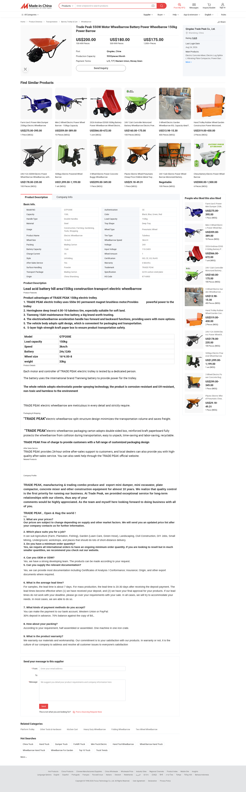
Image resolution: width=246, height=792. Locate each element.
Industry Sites (141, 771)
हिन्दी (161, 774)
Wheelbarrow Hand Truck (34, 750)
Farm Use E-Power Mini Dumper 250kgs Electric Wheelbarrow (214, 205)
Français (86, 774)
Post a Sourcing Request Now (87, 711)
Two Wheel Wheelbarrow (146, 729)
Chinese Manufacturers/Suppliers (89, 771)
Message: (33, 682)
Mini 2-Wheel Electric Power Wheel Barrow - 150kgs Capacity (214, 226)
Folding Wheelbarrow (120, 729)
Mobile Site (185, 771)
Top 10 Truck (84, 750)
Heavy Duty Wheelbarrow (95, 729)
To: (36, 675)
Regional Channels (156, 771)
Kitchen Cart (72, 729)
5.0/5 (194, 38)
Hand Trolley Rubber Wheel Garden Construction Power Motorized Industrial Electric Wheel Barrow (214, 312)
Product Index (172, 771)
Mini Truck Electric (99, 744)
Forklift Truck (79, 744)
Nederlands (128, 774)
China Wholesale (111, 771)
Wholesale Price (127, 771)
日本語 (154, 774)
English (56, 774)
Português (76, 774)
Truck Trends (101, 750)
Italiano (109, 774)
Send (43, 706)
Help (175, 14)
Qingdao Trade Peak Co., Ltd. (200, 28)
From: (34, 668)
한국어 (146, 774)
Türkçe (178, 774)
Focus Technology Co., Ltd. (104, 781)
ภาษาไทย (169, 774)
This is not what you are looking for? (55, 711)
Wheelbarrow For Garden (62, 750)
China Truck (28, 744)
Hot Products (53, 771)
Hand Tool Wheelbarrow (123, 744)
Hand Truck (44, 744)
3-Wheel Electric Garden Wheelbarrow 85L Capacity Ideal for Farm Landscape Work (214, 290)
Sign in (223, 7)
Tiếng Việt (188, 774)
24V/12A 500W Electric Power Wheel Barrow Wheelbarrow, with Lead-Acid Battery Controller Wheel (214, 333)
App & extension (191, 14)
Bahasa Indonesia (202, 774)
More (188, 62)
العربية (138, 774)
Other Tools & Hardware (50, 729)
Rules (223, 14)
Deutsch (118, 774)
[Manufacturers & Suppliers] (36, 6)
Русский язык (97, 774)
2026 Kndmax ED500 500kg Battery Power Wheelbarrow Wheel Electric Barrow (214, 248)
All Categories (30, 14)
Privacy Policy (165, 781)
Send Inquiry (101, 68)
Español (65, 774)
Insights (195, 771)
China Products (67, 771)
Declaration (152, 781)
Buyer (160, 14)
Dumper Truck (61, 744)
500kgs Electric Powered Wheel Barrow (214, 354)
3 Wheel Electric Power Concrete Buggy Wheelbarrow (214, 376)
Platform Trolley (27, 729)
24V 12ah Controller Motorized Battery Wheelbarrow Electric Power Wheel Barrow (214, 269)
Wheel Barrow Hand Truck (151, 744)
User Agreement (139, 781)
